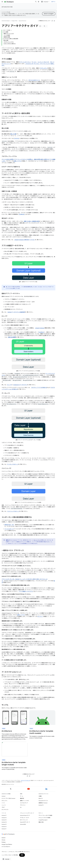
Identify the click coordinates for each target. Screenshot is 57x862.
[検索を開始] (36, 2)
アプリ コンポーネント (25, 62)
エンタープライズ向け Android (8, 798)
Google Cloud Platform (7, 844)
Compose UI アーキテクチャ (20, 384)
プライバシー (23, 805)
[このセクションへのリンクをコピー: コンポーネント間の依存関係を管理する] (33, 517)
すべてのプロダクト (6, 846)
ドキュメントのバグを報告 (44, 817)
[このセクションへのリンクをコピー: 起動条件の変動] (12, 99)
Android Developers (6, 20)
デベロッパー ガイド (24, 817)
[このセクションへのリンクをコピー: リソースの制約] (12, 89)
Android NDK (23, 824)
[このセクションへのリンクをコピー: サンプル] (9, 705)
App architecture (7, 7)
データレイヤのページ (12, 464)
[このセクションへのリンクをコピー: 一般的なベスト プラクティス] (25, 550)
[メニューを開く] (2, 1)
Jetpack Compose (39, 328)
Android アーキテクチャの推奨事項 (16, 312)
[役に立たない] (54, 21)
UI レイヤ (9, 384)
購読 (22, 855)
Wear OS (41, 798)
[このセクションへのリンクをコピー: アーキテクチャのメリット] (23, 672)
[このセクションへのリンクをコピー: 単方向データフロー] (15, 218)
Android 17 (4, 815)
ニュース (3, 805)
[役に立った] (52, 21)
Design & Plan (14, 20)
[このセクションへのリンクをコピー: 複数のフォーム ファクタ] (18, 77)
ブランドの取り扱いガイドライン (22, 851)
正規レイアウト (17, 161)
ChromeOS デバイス (43, 800)
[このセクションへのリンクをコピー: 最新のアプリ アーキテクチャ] (21, 293)
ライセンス (11, 851)
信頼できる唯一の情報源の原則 (31, 221)
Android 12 (4, 826)
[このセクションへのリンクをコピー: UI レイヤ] (8, 316)
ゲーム (21, 796)
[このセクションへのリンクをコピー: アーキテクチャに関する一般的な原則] (31, 113)
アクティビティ (43, 68)
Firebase (3, 842)
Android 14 (4, 822)
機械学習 (22, 798)
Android (3, 796)
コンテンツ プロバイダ (43, 62)
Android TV (41, 805)
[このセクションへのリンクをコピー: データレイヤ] (11, 393)
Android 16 (4, 817)
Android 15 (4, 820)
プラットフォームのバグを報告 (45, 815)
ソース (3, 802)
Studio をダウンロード (25, 822)
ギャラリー (40, 616)
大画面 (40, 796)
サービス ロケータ (9, 529)
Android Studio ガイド (25, 815)
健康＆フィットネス (24, 800)
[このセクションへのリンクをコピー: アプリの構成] (13, 59)
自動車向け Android (43, 802)
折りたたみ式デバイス (34, 80)
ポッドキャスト (5, 809)
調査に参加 (41, 822)
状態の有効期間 (12, 337)
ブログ (3, 807)
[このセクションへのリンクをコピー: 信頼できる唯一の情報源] (18, 191)
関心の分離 (13, 134)
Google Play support (43, 820)
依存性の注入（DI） (9, 524)
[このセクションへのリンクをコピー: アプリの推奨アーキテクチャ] (24, 246)
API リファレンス (24, 820)
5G (20, 807)
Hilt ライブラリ (37, 540)
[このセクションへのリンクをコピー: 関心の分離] (10, 128)
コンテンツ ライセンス (25, 780)
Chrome (3, 840)
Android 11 (4, 828)
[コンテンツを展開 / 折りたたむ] (11, 30)
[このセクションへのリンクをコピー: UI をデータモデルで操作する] (21, 167)
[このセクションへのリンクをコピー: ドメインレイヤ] (12, 468)
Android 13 (4, 824)
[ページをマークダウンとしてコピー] (44, 26)
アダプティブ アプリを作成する (39, 387)
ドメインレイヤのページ (13, 511)
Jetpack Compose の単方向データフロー (24, 239)
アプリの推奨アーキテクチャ (26, 591)
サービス (34, 62)
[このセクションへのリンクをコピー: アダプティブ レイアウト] (18, 156)
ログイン (53, 1)
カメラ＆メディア (24, 802)
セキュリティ (4, 800)
